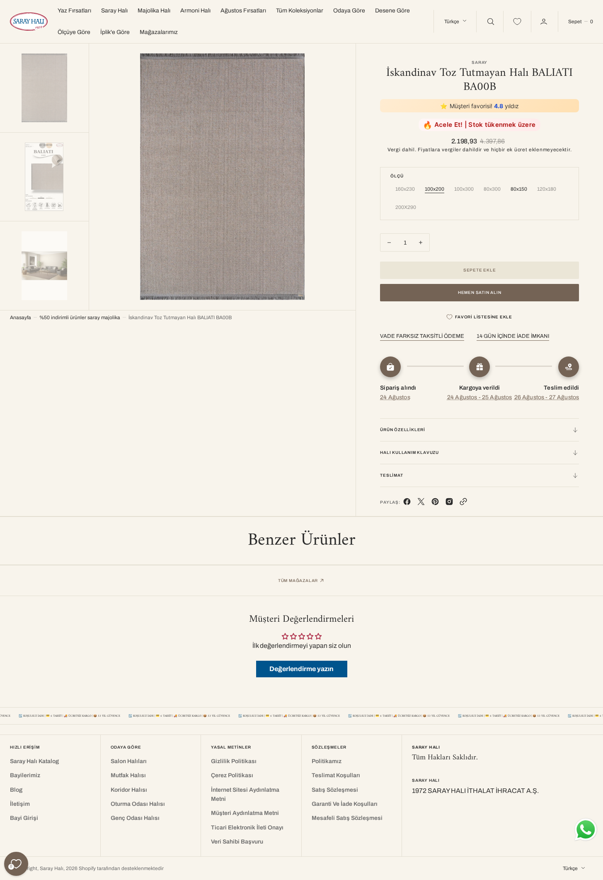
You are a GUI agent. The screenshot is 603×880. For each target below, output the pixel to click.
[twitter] (421, 503)
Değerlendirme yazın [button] (301, 668)
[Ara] (490, 21)
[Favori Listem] (517, 21)
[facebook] (407, 503)
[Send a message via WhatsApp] (586, 830)
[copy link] (463, 503)
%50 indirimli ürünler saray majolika (79, 317)
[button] (580, 21)
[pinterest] (435, 503)
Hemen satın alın (479, 292)
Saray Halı (51, 868)
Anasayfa (20, 317)
